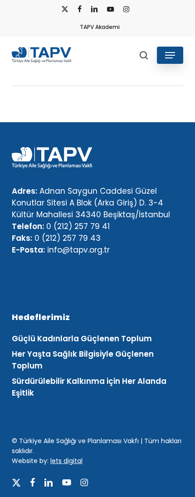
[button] (170, 55)
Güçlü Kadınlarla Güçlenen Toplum (82, 338)
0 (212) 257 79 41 (78, 226)
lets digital (66, 460)
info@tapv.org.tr (78, 249)
